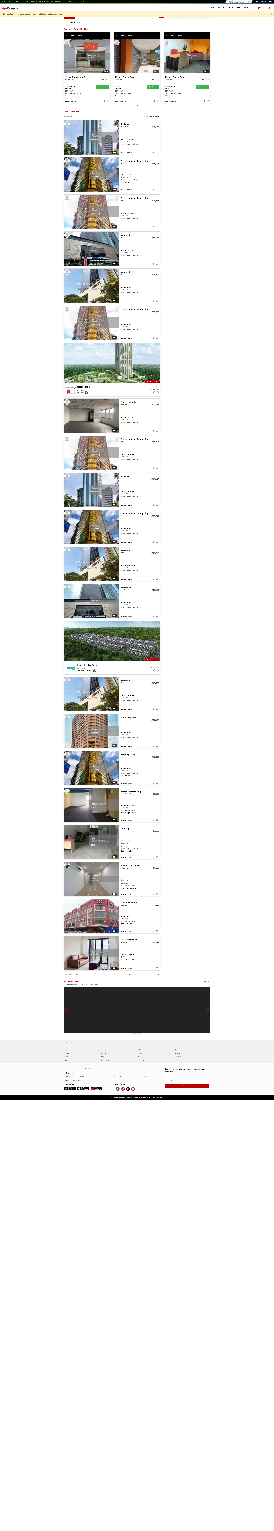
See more (207, 981)
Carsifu (106, 1077)
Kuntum (69, 1)
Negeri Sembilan (106, 1060)
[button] (154, 117)
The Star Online (68, 1077)
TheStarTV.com (82, 1077)
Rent (224, 8)
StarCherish (33, 1)
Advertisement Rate (129, 1069)
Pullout (245, 8)
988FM (82, 1)
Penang (66, 1056)
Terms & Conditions (114, 1069)
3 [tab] (137, 1033)
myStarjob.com (95, 1077)
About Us (66, 1069)
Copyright (83, 1069)
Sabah (177, 1049)
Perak (140, 1053)
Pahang (140, 1049)
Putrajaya (141, 1060)
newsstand (136, 1077)
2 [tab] (135, 1033)
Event (238, 8)
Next (208, 1010)
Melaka (103, 1056)
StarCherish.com (149, 1077)
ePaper (4, 1)
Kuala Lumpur (68, 1049)
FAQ (98, 1069)
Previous (66, 1010)
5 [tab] (142, 1033)
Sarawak (177, 1053)
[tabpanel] (87, 68)
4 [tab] (140, 1033)
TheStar (10, 1)
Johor (65, 1060)
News (231, 8)
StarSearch (50, 1)
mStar (26, 1)
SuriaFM (75, 1)
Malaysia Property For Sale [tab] (76, 1043)
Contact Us (74, 1069)
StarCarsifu (42, 1)
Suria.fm (74, 1080)
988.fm (66, 1080)
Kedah (103, 1049)
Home (212, 8)
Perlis (139, 1056)
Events (16, 1)
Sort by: (146, 117)
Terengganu (179, 1056)
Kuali (63, 1)
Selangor (66, 1053)
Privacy (104, 1069)
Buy (218, 8)
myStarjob (57, 1)
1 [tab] (137, 106)
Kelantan (103, 1053)
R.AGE (21, 1)
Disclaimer (92, 1069)
